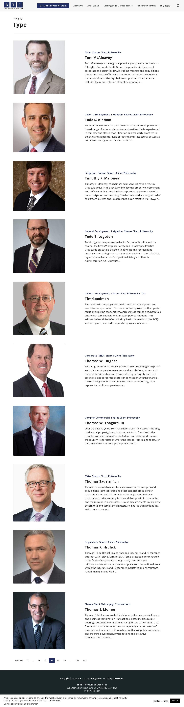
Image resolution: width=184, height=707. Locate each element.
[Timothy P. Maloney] (39, 186)
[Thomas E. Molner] (39, 620)
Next (85, 660)
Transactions (123, 604)
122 (77, 660)
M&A (88, 52)
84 (65, 660)
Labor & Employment (97, 114)
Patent (102, 173)
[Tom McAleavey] (39, 67)
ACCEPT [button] (175, 700)
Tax (143, 293)
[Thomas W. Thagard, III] (39, 431)
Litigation (117, 114)
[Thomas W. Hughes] (39, 370)
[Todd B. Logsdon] (39, 246)
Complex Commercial (97, 417)
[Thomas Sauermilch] (39, 492)
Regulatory (91, 542)
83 (58, 660)
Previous (19, 660)
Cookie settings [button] (160, 701)
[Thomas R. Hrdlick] (39, 557)
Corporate (91, 355)
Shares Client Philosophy (106, 52)
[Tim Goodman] (39, 308)
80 (39, 660)
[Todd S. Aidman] (39, 127)
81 (46, 660)
